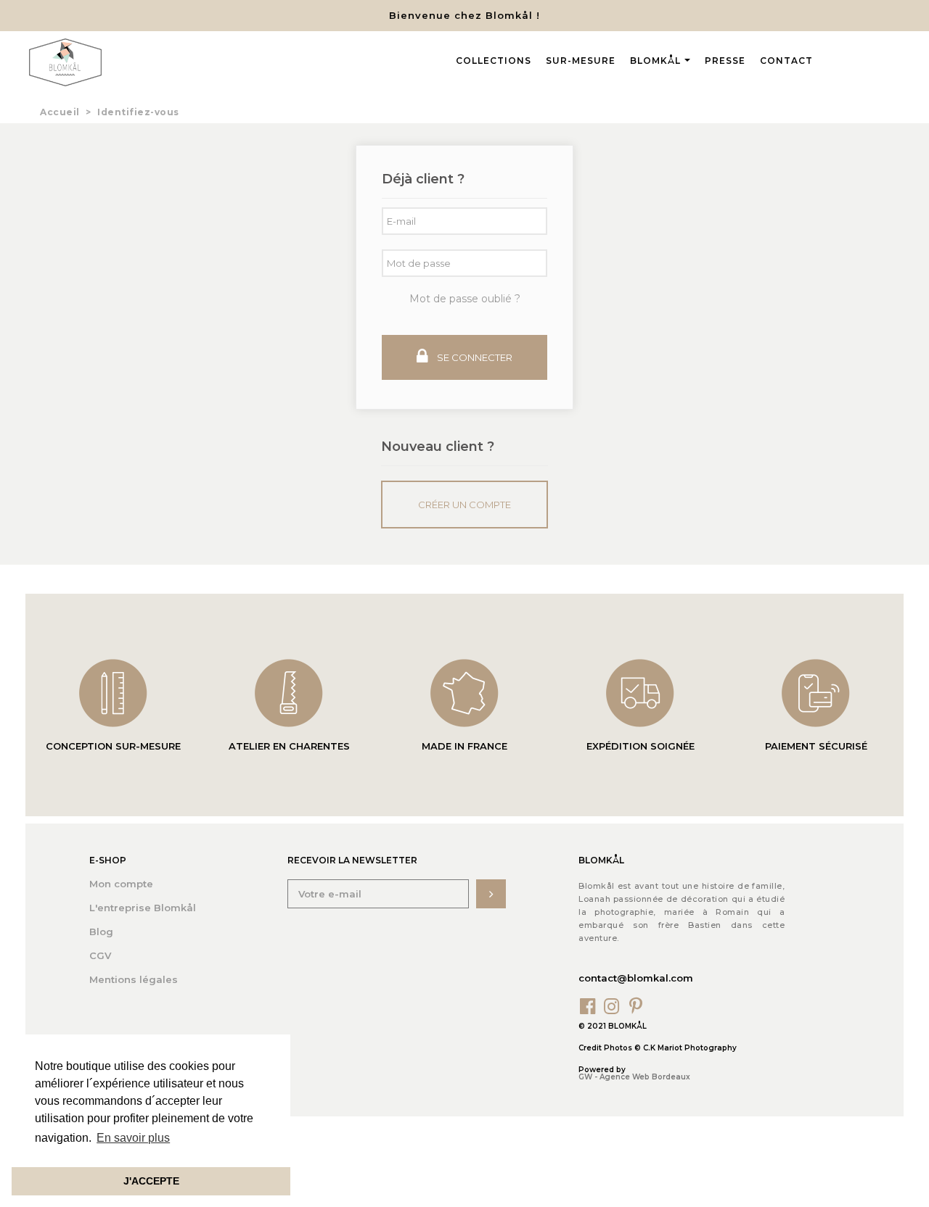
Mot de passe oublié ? (464, 298)
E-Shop (107, 860)
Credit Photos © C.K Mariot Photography (657, 1048)
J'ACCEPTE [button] (151, 1181)
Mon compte (121, 883)
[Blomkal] (65, 62)
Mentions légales (133, 979)
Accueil (60, 112)
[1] (491, 893)
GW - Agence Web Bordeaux (634, 1077)
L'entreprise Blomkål (142, 907)
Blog (101, 931)
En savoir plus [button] (133, 1138)
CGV (100, 955)
